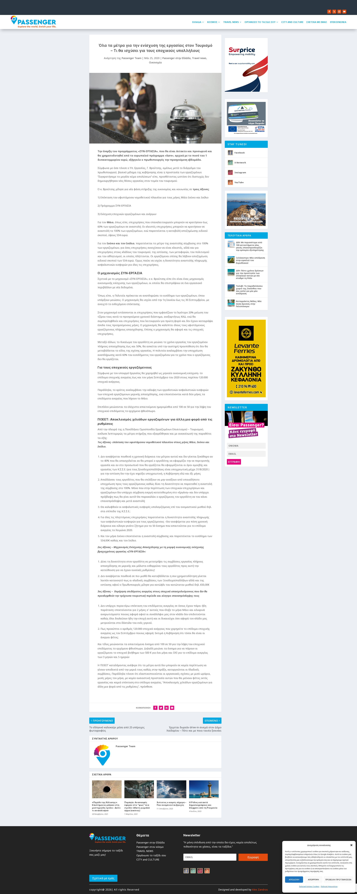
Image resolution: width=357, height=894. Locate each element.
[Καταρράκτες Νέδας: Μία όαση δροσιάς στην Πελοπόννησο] (231, 303)
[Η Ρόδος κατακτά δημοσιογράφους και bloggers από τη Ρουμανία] (204, 789)
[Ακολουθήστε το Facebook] (329, 12)
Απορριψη (313, 879)
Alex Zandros (260, 889)
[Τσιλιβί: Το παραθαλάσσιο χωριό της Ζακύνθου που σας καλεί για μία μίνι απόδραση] (231, 287)
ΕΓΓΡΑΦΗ (234, 461)
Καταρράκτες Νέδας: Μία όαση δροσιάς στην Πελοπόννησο (248, 304)
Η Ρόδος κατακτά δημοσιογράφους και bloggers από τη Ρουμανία (203, 805)
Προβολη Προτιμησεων (338, 879)
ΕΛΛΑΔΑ (196, 22)
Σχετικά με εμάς (103, 878)
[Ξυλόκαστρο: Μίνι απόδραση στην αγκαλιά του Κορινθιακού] (231, 259)
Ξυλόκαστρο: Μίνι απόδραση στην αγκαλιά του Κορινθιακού (250, 260)
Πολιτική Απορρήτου (329, 886)
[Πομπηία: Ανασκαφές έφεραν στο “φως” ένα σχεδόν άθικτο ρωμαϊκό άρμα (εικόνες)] (139, 789)
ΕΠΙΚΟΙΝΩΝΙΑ (338, 22)
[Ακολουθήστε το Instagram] (339, 12)
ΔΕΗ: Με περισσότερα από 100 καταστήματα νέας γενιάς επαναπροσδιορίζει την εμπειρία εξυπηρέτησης (250, 246)
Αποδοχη (294, 879)
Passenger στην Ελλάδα (176, 58)
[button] (351, 845)
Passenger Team (131, 58)
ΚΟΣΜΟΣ (212, 22)
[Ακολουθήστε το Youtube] (344, 12)
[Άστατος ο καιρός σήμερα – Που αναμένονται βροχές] (171, 789)
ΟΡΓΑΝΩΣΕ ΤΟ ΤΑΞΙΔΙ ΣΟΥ (260, 22)
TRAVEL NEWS (231, 22)
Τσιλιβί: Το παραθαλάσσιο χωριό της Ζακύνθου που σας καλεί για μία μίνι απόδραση (249, 290)
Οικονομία (155, 62)
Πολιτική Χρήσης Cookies (309, 886)
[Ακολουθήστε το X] (334, 12)
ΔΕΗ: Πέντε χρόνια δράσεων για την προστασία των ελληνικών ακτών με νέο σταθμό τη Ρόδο (249, 274)
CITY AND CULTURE (292, 22)
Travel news (199, 58)
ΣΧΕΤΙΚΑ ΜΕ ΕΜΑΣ (316, 22)
